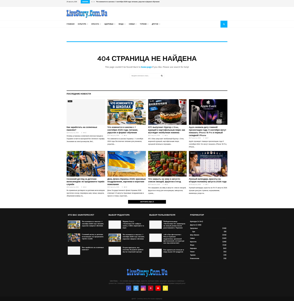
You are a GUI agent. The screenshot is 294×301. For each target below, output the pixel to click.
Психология (194, 258)
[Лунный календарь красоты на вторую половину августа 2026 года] (208, 164)
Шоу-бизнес (194, 235)
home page (146, 67)
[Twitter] (136, 288)
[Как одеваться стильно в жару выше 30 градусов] (155, 253)
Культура (82, 24)
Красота (95, 24)
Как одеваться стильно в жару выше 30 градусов (173, 251)
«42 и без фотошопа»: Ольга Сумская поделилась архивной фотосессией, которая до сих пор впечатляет (173, 239)
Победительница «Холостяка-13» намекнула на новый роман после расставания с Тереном (174, 225)
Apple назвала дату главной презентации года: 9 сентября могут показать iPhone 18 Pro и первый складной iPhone (207, 131)
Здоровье (108, 24)
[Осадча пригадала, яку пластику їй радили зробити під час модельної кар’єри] (115, 251)
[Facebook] (128, 288)
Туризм (143, 24)
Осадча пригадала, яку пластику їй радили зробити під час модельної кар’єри (133, 250)
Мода (121, 24)
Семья (132, 24)
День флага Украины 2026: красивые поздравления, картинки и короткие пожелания (126, 182)
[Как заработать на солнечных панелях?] (86, 112)
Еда (151, 101)
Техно (70, 101)
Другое (155, 24)
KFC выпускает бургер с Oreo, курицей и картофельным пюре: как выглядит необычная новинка (131, 2)
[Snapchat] (165, 288)
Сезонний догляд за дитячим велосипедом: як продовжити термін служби (85, 182)
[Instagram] (143, 288)
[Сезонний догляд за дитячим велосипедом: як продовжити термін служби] (86, 164)
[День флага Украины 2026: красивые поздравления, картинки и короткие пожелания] (126, 164)
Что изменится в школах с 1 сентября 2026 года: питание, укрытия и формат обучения (122, 130)
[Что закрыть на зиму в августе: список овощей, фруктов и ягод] (167, 164)
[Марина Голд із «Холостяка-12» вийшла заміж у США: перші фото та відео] (115, 225)
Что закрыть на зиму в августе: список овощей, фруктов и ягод (164, 180)
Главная (70, 24)
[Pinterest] (150, 288)
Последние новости (79, 94)
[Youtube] (158, 288)
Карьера (193, 248)
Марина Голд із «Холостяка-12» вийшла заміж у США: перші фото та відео (133, 225)
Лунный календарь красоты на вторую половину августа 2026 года (207, 180)
